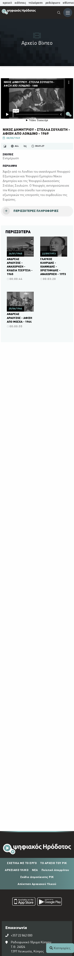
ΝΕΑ (35, 870)
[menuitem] (59, 13)
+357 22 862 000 (21, 935)
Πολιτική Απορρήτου (55, 870)
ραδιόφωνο (52, 3)
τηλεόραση (36, 3)
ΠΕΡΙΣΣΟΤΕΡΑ (18, 232)
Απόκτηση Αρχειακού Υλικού (37, 884)
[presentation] (37, 211)
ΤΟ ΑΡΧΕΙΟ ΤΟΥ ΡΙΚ (53, 863)
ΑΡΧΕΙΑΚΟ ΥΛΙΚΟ (16, 870)
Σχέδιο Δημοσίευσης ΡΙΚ (37, 877)
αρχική (7, 3)
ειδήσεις (20, 3)
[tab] (37, 211)
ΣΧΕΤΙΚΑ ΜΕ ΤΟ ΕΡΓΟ (22, 863)
